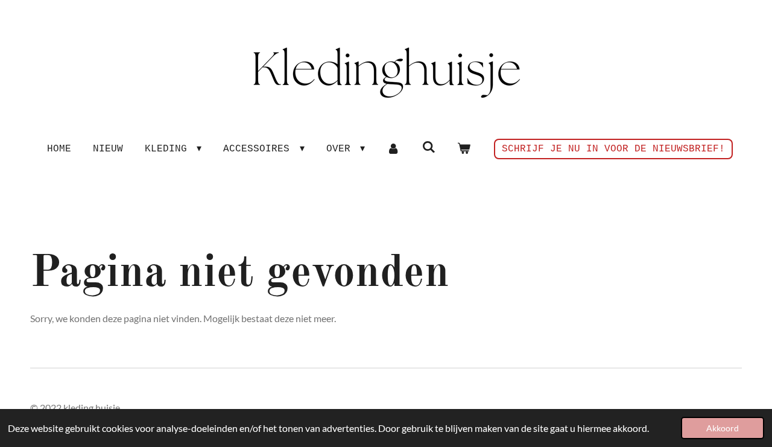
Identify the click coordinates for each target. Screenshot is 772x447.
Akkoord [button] (722, 428)
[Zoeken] (428, 147)
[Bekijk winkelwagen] (463, 149)
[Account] (393, 149)
